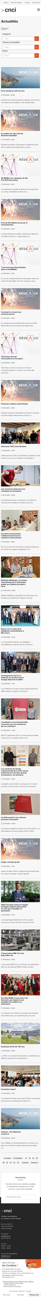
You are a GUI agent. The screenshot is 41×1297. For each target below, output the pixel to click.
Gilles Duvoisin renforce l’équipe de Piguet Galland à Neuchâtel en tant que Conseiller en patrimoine (14, 908)
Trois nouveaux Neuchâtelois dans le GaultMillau (13, 268)
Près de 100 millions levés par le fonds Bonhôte (14, 224)
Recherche (36, 2)
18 (30, 1158)
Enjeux (5, 51)
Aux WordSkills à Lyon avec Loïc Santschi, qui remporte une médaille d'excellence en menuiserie (14, 1001)
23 (11, 1162)
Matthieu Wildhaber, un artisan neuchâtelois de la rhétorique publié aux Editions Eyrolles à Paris (14, 583)
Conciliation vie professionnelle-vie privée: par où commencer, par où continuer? (14, 724)
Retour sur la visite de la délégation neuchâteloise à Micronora (12, 631)
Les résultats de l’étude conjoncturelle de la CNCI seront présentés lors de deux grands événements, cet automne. (14, 772)
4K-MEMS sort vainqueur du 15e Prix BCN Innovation (14, 179)
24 (14, 1162)
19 (33, 1158)
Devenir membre (16, 2)
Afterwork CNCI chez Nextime (13, 446)
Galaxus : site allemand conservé (10, 1133)
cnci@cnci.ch (5, 1236)
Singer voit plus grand (10, 862)
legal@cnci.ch (6, 1256)
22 (7, 1162)
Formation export (8, 1089)
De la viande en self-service (12, 91)
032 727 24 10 (5, 1238)
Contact (27, 2)
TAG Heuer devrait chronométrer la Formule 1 (12, 358)
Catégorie (6, 34)
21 (4, 1162)
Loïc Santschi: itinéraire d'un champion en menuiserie (13, 490)
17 (26, 1158)
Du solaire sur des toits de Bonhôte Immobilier (12, 134)
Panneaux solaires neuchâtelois (14, 404)
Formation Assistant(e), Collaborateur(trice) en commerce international (11, 536)
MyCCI (6, 2)
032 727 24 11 (5, 1258)
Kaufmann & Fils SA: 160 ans (13, 1047)
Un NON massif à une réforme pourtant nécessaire (13, 818)
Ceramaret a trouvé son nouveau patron (11, 313)
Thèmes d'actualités (11, 42)
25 (18, 1162)
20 (37, 1158)
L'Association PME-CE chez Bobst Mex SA (12, 954)
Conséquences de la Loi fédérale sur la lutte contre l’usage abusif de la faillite (12, 678)
